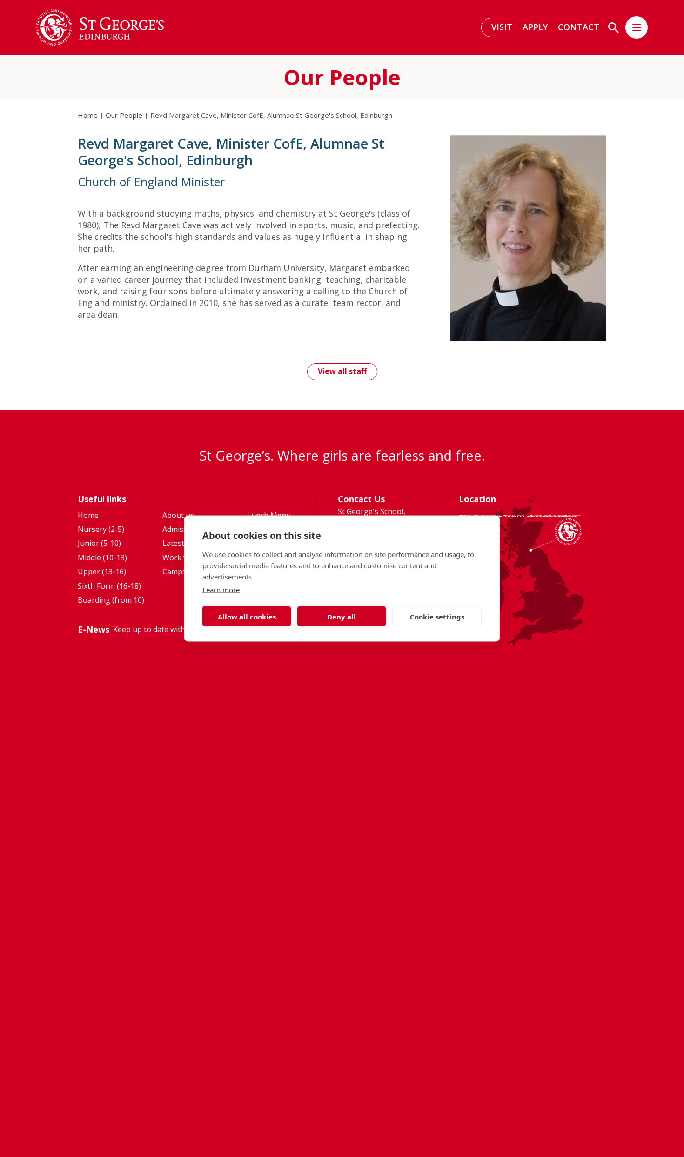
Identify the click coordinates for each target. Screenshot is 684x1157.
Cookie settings (437, 616)
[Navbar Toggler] (636, 27)
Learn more (221, 589)
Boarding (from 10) (111, 600)
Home (88, 115)
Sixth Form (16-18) (109, 586)
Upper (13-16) (102, 571)
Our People (124, 115)
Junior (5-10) (99, 543)
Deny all (341, 616)
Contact (578, 27)
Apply (535, 27)
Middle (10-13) (102, 557)
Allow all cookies (247, 616)
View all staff (342, 371)
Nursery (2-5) (101, 529)
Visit (501, 27)
